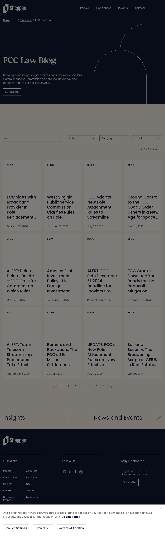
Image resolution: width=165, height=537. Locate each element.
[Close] (161, 508)
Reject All (43, 528)
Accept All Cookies (71, 528)
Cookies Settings (16, 528)
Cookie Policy (71, 517)
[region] (82, 521)
